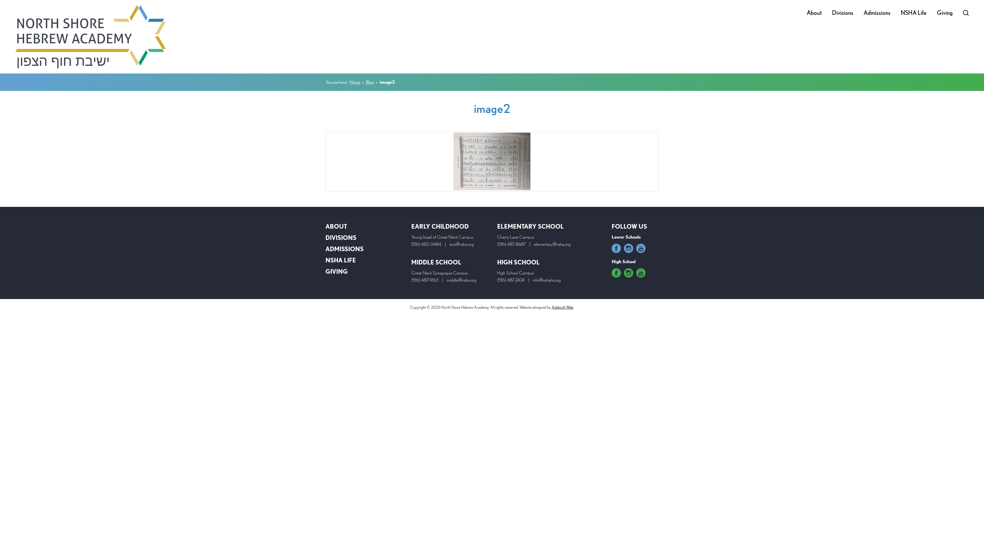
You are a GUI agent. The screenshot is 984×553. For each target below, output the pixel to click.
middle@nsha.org (461, 280)
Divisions (842, 12)
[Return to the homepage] (90, 36)
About (814, 12)
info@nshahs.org (547, 280)
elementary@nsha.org (552, 244)
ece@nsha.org (461, 244)
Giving (945, 12)
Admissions (877, 12)
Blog (370, 82)
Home (355, 82)
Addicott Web (562, 307)
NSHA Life (914, 12)
